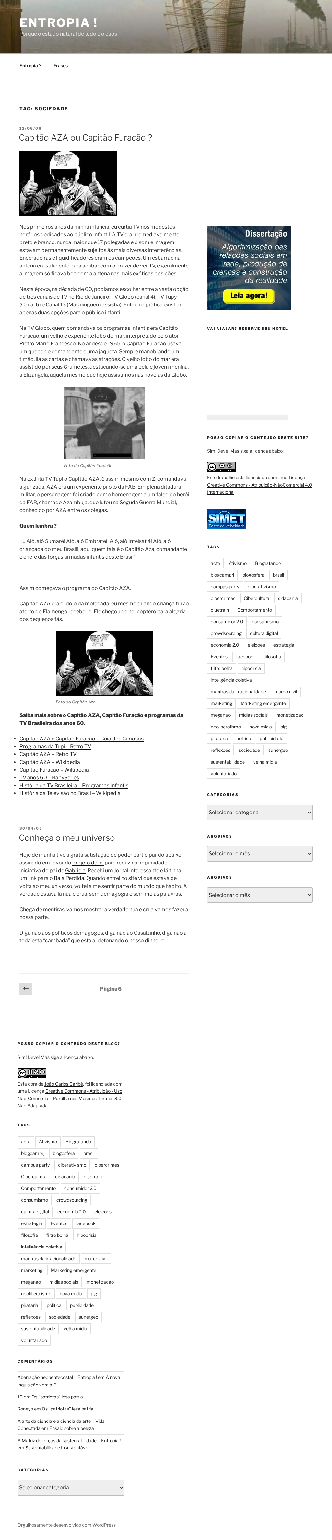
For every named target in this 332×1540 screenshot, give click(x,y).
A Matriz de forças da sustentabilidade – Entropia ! (69, 1440)
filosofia (272, 656)
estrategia (283, 645)
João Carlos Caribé (63, 1084)
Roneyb (25, 1408)
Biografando (268, 563)
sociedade (249, 750)
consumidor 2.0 (227, 621)
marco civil (285, 691)
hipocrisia (251, 668)
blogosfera (254, 575)
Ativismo (238, 563)
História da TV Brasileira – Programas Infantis (73, 785)
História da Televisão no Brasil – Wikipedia (70, 793)
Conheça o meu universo (67, 838)
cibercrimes (223, 598)
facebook (246, 656)
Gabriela (75, 870)
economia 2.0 (225, 645)
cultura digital (264, 633)
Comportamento (254, 610)
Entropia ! (58, 23)
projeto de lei (88, 863)
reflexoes (220, 750)
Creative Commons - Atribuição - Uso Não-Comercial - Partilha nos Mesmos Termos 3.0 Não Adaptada (70, 1098)
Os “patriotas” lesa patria (57, 1396)
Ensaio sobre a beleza (71, 1428)
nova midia (260, 726)
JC (20, 1396)
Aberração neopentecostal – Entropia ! (57, 1377)
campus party (225, 586)
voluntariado (224, 773)
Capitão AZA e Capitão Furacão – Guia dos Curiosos (81, 739)
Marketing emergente (263, 703)
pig (283, 726)
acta (215, 563)
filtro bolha (222, 668)
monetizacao (289, 715)
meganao (221, 715)
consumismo (265, 621)
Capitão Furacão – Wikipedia (54, 770)
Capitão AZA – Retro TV (48, 754)
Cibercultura (256, 598)
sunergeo (278, 750)
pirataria (219, 738)
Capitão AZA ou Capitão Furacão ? (85, 137)
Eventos (219, 656)
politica (243, 738)
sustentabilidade (228, 761)
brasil (278, 575)
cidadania (288, 598)
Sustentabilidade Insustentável (57, 1447)
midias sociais (253, 715)
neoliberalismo (226, 726)
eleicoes (256, 645)
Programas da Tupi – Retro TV (55, 746)
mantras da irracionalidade (238, 691)
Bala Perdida (69, 878)
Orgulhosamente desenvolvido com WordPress (67, 1525)
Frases (60, 65)
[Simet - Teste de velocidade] (226, 527)
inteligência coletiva (231, 680)
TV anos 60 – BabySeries (49, 778)
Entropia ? (30, 65)
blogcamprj (222, 575)
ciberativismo (262, 586)
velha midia (265, 761)
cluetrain (220, 610)
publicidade (271, 738)
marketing (221, 703)
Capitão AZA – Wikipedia (49, 762)
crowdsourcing (226, 633)
